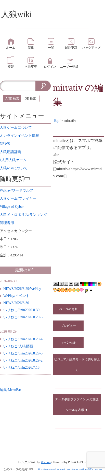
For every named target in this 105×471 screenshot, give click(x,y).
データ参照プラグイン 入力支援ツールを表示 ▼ (77, 405)
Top (56, 120)
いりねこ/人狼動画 (18, 346)
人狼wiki (16, 14)
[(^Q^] (59, 290)
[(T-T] (78, 290)
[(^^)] (99, 284)
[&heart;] (82, 290)
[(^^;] (74, 290)
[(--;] (70, 290)
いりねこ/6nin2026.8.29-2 (23, 360)
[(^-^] (55, 290)
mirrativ (68, 88)
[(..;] (62, 290)
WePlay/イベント (16, 296)
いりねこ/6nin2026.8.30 (21, 310)
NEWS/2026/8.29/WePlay (22, 289)
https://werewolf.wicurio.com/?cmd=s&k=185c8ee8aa (69, 469)
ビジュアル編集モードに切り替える (77, 364)
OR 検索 (30, 98)
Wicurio (45, 462)
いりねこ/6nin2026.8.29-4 (23, 339)
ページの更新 (68, 309)
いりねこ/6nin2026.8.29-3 (23, 353)
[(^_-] (66, 290)
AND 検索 (12, 98)
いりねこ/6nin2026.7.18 (21, 367)
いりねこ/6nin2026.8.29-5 (23, 317)
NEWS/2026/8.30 (16, 303)
